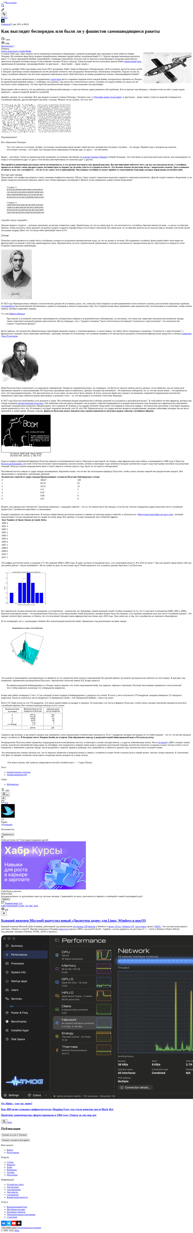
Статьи (10, 1162)
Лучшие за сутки (9, 1135)
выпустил (64, 929)
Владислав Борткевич (11, 463)
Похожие (22, 1135)
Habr (16, 1230)
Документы (12, 1192)
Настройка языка (9, 1228)
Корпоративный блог (17, 1207)
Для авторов (13, 1187)
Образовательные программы (21, 1214)
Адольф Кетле (8, 306)
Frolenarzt (5, 24)
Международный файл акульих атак (155, 514)
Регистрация (13, 1152)
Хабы (9, 1167)
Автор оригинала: (16, 51)
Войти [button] (4, 18)
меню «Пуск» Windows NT (121, 926)
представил (140, 926)
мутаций (162, 742)
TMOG (157, 926)
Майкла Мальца (17, 314)
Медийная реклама (16, 1209)
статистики (55, 79)
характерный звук (132, 61)
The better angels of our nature (107, 97)
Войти (10, 1150)
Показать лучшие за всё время (15, 1140)
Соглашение (13, 1194)
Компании (12, 1170)
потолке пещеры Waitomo (95, 157)
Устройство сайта (15, 1184)
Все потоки (11, 2)
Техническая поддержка (29, 1227)
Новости (11, 1164)
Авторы (10, 1172)
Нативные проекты (16, 1212)
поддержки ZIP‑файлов (84, 926)
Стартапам (12, 1217)
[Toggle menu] (2, 3)
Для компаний (14, 1189)
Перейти (5, 899)
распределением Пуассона (30, 403)
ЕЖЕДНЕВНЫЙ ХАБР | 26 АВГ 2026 (19, 906)
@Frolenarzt (6, 824)
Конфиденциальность (17, 1197)
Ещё (10, 1122)
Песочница (12, 1175)
